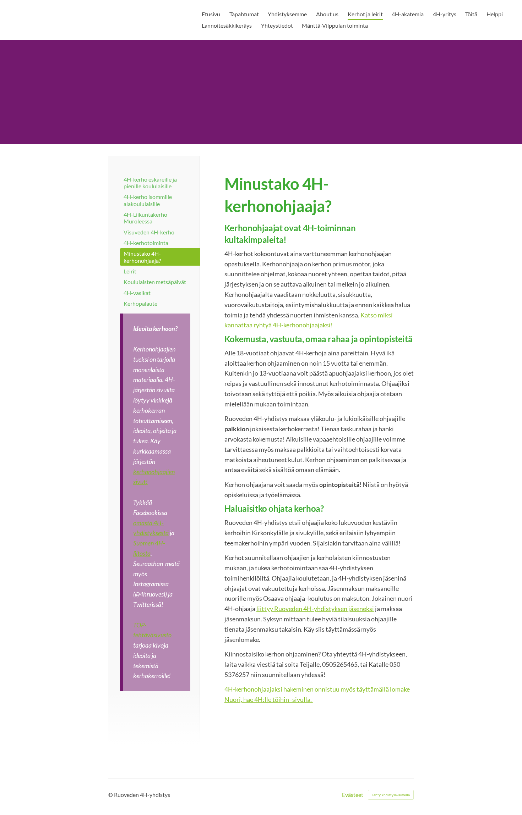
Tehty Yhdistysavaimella (391, 795)
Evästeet (352, 795)
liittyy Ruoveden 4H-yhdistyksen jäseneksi (315, 608)
